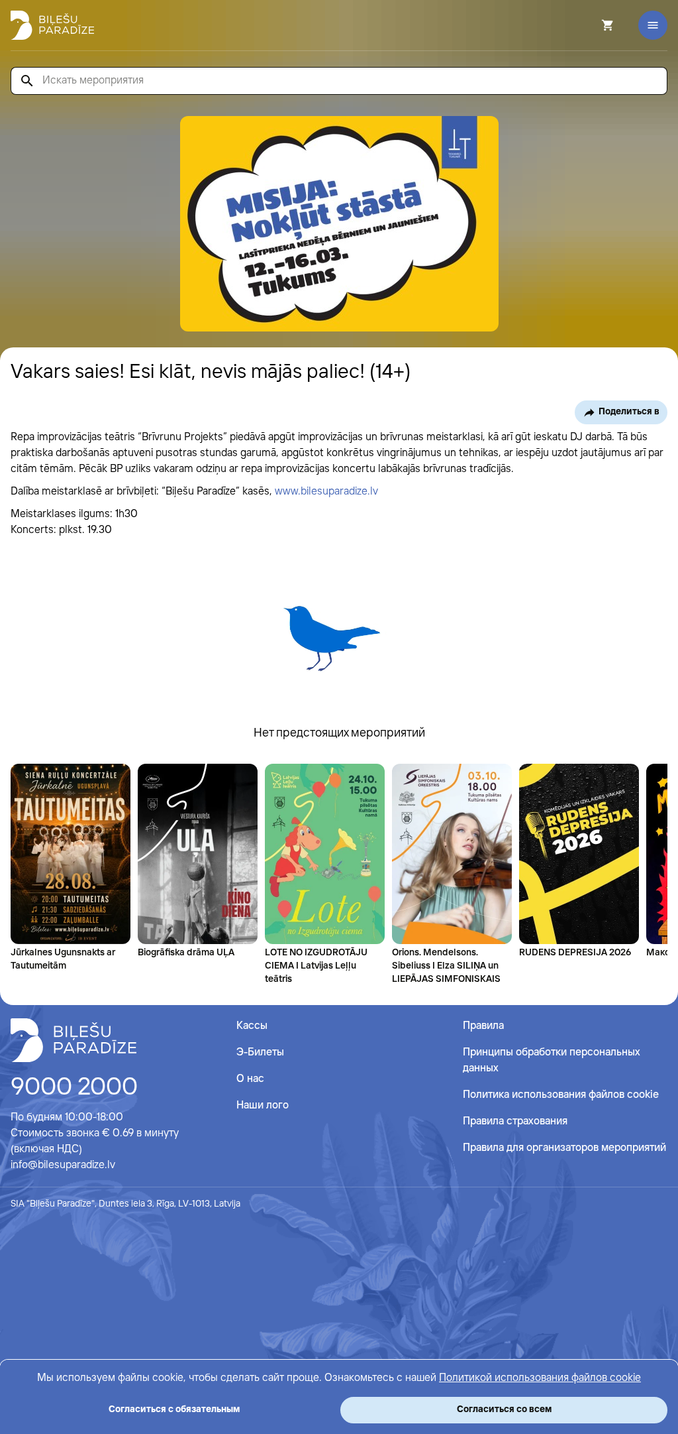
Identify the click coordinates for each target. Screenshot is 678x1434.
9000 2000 (74, 1088)
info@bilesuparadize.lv (63, 1165)
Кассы (251, 1026)
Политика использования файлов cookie (561, 1095)
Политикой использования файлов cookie (540, 1378)
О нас (250, 1079)
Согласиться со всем (504, 1409)
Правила (483, 1026)
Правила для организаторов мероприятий (564, 1148)
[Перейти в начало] (73, 1040)
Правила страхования (515, 1121)
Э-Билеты (260, 1052)
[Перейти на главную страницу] (52, 25)
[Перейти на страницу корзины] (589, 25)
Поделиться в (629, 411)
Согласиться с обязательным (174, 1409)
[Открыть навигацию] (652, 25)
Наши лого (262, 1105)
